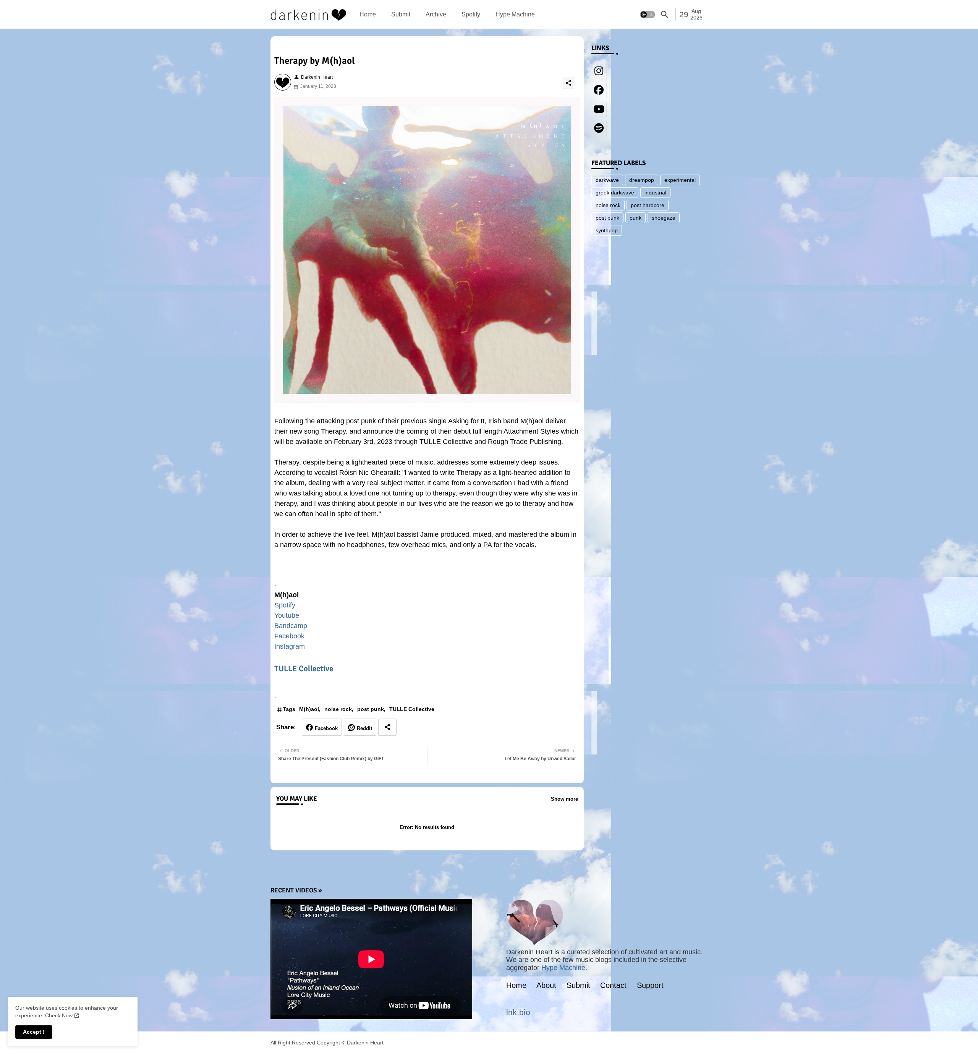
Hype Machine (515, 14)
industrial (655, 192)
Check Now (59, 1015)
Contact (613, 985)
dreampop (641, 180)
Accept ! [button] (34, 1032)
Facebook (289, 636)
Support (650, 985)
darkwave (607, 180)
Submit (400, 14)
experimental (680, 180)
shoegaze (663, 218)
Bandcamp (290, 626)
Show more (564, 799)
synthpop (607, 230)
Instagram (289, 646)
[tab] (368, 14)
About (546, 985)
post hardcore (647, 205)
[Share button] (387, 727)
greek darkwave (615, 192)
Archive (436, 14)
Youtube (286, 615)
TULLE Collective (303, 669)
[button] (647, 14)
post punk (370, 709)
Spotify (470, 14)
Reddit (364, 728)
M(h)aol (309, 709)
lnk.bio (518, 1012)
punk (635, 218)
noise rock (338, 709)
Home (367, 14)
